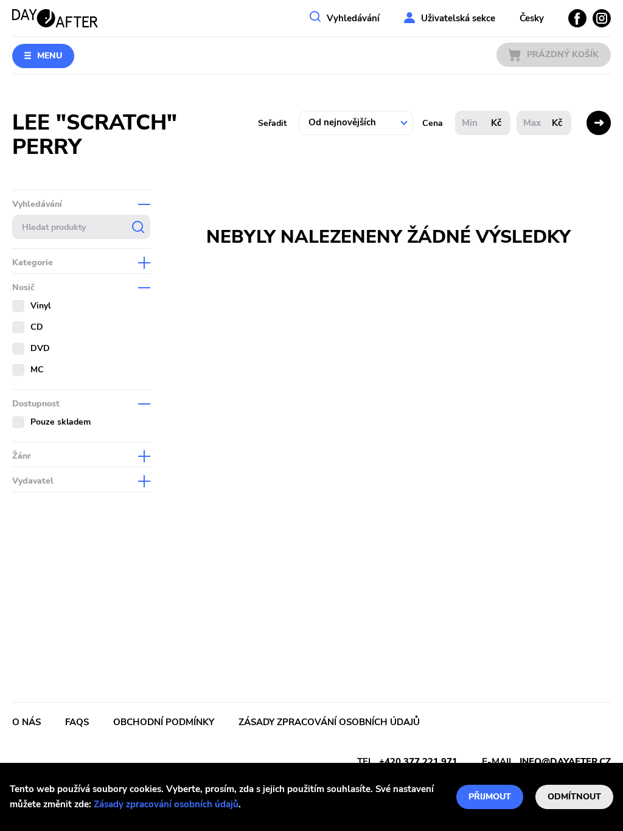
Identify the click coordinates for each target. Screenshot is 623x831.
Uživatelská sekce (458, 18)
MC (37, 369)
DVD (40, 348)
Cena (432, 123)
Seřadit (272, 123)
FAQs (77, 722)
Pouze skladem (60, 422)
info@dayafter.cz (565, 762)
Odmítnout (574, 796)
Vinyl (40, 305)
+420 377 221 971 (418, 762)
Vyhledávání (353, 18)
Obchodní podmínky (163, 722)
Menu (49, 55)
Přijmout (489, 796)
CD (36, 327)
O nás (26, 722)
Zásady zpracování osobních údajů (166, 804)
